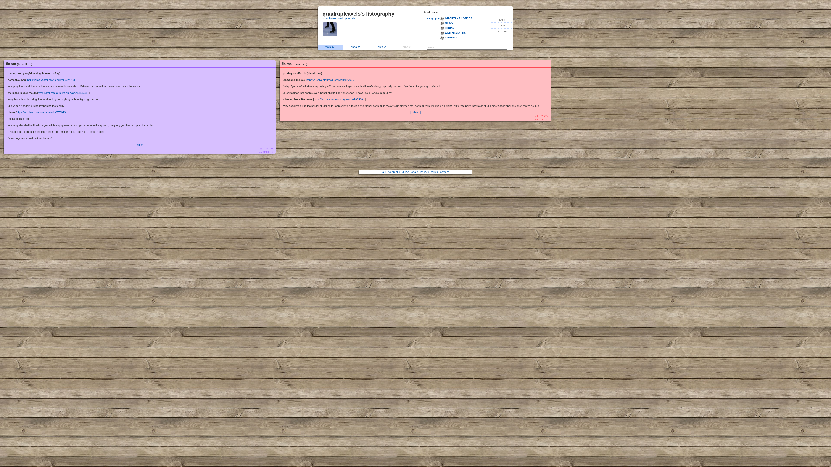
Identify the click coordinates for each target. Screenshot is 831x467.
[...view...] (140, 144)
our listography (391, 172)
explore (502, 31)
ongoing (356, 47)
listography (433, 18)
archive (383, 47)
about (414, 172)
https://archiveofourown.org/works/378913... (42, 112)
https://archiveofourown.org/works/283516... (339, 99)
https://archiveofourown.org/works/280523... (63, 92)
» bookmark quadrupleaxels (338, 18)
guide (405, 172)
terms (434, 172)
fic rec (19, 64)
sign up (502, 25)
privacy (424, 172)
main (330, 47)
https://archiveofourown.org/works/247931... (52, 80)
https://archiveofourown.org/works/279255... (332, 80)
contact (444, 172)
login (502, 19)
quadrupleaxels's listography (358, 14)
